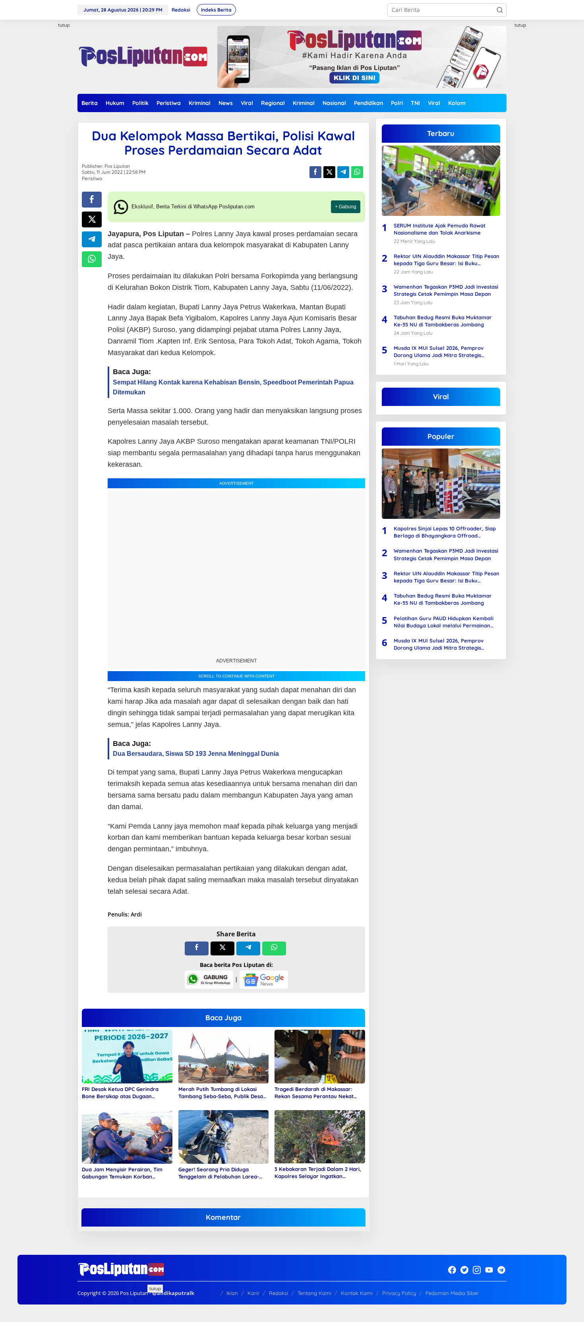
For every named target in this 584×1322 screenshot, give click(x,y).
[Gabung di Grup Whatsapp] (209, 979)
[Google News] (264, 979)
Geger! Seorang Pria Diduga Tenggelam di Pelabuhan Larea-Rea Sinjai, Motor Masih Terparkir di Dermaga (223, 1173)
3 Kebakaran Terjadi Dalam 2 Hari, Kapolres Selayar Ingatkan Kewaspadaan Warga (318, 1173)
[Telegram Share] (343, 172)
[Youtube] (489, 1270)
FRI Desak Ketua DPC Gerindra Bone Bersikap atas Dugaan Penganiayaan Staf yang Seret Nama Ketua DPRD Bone (121, 1093)
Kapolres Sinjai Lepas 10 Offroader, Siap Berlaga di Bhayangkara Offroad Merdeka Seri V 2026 (445, 532)
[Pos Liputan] (142, 56)
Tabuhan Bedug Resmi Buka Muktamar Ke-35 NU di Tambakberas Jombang (443, 321)
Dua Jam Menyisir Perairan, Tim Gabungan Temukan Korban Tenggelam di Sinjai (122, 1173)
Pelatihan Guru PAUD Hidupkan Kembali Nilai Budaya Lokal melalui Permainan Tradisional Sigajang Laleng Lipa (443, 622)
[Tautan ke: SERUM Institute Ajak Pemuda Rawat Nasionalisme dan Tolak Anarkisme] (441, 181)
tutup (64, 24)
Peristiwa (92, 178)
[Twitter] (464, 1270)
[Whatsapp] (357, 172)
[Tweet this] (329, 172)
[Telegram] (501, 1270)
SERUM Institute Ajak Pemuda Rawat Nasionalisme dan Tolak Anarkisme (439, 229)
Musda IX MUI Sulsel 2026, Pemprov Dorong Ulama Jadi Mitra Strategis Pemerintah (438, 352)
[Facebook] (452, 1270)
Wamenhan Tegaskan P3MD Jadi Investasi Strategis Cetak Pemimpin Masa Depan (446, 290)
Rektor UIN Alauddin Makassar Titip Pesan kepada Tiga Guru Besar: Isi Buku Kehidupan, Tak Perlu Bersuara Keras (446, 260)
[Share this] (315, 172)
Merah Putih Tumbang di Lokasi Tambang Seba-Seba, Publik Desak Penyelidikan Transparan (222, 1093)
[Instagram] (477, 1270)
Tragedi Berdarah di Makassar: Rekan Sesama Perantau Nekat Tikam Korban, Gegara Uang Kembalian (314, 1093)
